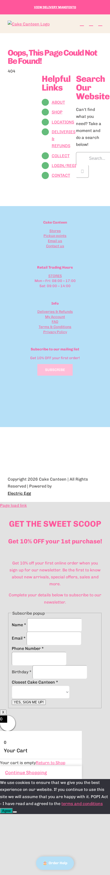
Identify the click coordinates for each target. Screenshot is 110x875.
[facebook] (50, 254)
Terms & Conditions (55, 327)
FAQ (55, 322)
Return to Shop (50, 762)
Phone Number (28, 648)
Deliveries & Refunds (55, 312)
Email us (55, 241)
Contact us (55, 246)
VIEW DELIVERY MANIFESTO (55, 7)
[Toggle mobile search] (91, 23)
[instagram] (59, 254)
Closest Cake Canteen (35, 682)
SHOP (57, 112)
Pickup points (55, 236)
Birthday (21, 671)
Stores (55, 231)
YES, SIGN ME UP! (29, 702)
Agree (6, 811)
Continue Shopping (26, 772)
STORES (55, 276)
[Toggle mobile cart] (82, 23)
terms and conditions (82, 803)
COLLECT (61, 155)
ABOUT (58, 102)
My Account (55, 317)
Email (19, 638)
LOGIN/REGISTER (69, 165)
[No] (15, 812)
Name (19, 624)
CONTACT (61, 175)
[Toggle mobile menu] (100, 23)
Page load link (13, 505)
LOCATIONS (63, 122)
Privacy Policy (55, 332)
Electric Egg (19, 493)
